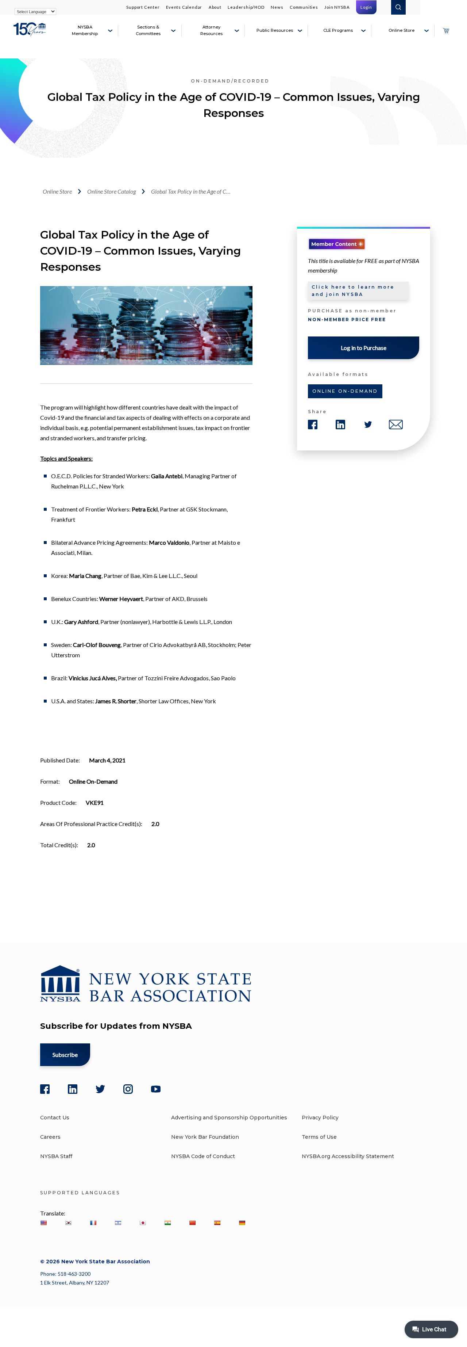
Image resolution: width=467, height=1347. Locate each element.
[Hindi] (167, 1223)
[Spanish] (217, 1223)
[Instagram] (128, 1089)
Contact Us (54, 1117)
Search (398, 7)
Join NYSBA (337, 7)
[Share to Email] (396, 424)
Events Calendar (184, 7)
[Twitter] (100, 1089)
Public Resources (274, 30)
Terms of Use (319, 1137)
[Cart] (445, 31)
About (215, 7)
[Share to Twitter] (368, 424)
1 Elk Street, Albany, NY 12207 (74, 1282)
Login (366, 7)
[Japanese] (142, 1223)
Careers (50, 1137)
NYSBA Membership (85, 30)
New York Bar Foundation (205, 1137)
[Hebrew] (118, 1223)
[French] (93, 1223)
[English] (43, 1223)
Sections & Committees (148, 30)
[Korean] (68, 1223)
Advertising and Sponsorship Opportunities (229, 1117)
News (277, 7)
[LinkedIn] (72, 1089)
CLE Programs (338, 30)
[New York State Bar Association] (30, 33)
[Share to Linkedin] (340, 424)
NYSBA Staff (56, 1156)
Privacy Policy (320, 1117)
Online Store (401, 30)
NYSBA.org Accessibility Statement (348, 1156)
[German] (242, 1223)
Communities (304, 7)
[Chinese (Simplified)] (192, 1223)
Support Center (142, 7)
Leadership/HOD (246, 7)
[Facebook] (45, 1089)
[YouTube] (156, 1089)
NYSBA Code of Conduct (203, 1156)
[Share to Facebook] (312, 424)
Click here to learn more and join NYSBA (353, 290)
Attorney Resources (211, 30)
